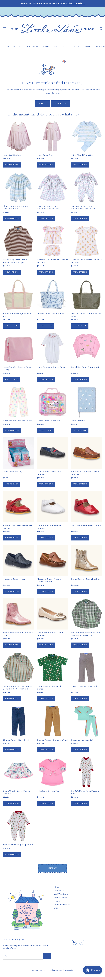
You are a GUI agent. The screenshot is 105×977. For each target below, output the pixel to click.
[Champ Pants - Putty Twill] (86, 667)
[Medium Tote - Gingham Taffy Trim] (18, 294)
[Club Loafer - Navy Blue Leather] (52, 453)
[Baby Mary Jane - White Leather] (52, 506)
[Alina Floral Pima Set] (86, 136)
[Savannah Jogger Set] (86, 721)
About (57, 887)
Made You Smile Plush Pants (17, 421)
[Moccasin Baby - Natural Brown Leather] (52, 560)
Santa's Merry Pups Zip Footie (18, 845)
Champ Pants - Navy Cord (16, 740)
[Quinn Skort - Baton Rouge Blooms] (18, 772)
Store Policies (60, 905)
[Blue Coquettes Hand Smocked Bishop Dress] (52, 187)
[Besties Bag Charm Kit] (52, 402)
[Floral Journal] (86, 402)
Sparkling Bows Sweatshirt (85, 367)
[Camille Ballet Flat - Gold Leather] (52, 614)
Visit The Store (61, 894)
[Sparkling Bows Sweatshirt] (86, 346)
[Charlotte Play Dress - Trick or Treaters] (86, 241)
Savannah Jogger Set (82, 740)
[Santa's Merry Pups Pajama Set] (86, 772)
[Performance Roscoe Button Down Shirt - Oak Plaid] (86, 614)
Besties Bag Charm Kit (48, 421)
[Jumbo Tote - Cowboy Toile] (52, 294)
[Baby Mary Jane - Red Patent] (86, 506)
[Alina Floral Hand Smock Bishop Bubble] (18, 187)
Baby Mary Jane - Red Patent (86, 525)
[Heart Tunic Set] (52, 136)
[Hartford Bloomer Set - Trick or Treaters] (52, 241)
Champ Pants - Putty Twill (84, 686)
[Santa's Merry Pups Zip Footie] (18, 826)
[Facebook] (81, 942)
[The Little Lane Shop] (52, 28)
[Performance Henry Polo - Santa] (52, 667)
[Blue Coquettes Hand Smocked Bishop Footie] (86, 187)
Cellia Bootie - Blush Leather (85, 579)
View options (12, 165)
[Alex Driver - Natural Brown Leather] (86, 453)
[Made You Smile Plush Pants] (18, 402)
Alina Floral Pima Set (82, 155)
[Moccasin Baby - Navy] (18, 560)
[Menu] (4, 28)
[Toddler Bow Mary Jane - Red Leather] (18, 506)
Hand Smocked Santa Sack (51, 367)
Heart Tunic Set (44, 155)
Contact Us (61, 103)
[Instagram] (74, 942)
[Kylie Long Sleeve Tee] (52, 772)
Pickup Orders (60, 898)
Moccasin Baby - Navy (14, 579)
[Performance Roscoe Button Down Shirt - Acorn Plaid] (18, 667)
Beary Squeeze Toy (12, 472)
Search (42, 103)
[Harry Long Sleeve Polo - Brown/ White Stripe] (18, 241)
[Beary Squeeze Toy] (18, 453)
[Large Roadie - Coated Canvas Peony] (18, 348)
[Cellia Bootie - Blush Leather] (86, 560)
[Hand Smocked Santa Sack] (52, 348)
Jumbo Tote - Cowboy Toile (50, 313)
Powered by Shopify (64, 970)
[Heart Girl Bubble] (18, 136)
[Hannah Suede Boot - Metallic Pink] (18, 614)
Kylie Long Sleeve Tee (48, 791)
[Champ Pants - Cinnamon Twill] (52, 721)
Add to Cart (11, 326)
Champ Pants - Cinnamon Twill (52, 740)
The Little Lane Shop (47, 970)
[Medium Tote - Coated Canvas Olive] (86, 294)
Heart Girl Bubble (12, 155)
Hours (57, 901)
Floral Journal (78, 421)
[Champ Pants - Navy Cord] (18, 721)
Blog (56, 908)
